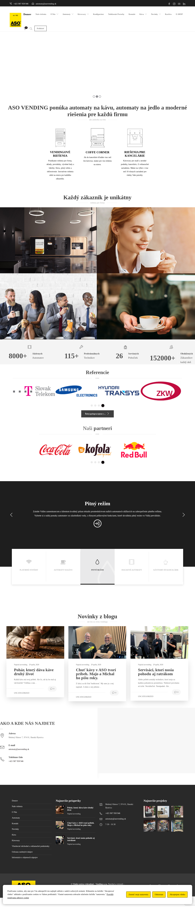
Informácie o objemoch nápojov (25, 857)
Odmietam (159, 894)
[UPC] (177, 826)
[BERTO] (163, 826)
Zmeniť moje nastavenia (138, 894)
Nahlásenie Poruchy (116, 14)
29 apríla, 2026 (34, 665)
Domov (27, 14)
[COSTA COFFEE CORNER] (149, 812)
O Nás (53, 14)
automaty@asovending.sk (19, 749)
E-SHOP (179, 14)
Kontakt (132, 14)
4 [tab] (103, 405)
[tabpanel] (34, 391)
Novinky (154, 14)
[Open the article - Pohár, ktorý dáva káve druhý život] (20, 642)
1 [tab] (92, 405)
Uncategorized (21, 693)
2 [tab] (96, 405)
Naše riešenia (41, 14)
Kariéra (168, 14)
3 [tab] (100, 405)
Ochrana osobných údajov (22, 852)
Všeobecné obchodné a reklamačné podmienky (30, 846)
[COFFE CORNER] (177, 812)
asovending (24, 665)
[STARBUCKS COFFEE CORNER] (163, 812)
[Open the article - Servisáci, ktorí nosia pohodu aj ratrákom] (144, 642)
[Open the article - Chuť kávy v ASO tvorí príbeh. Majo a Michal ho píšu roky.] (82, 642)
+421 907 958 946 (16, 761)
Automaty (67, 14)
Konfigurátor (98, 14)
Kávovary (82, 14)
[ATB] (149, 826)
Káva (141, 14)
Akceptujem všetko (177, 894)
